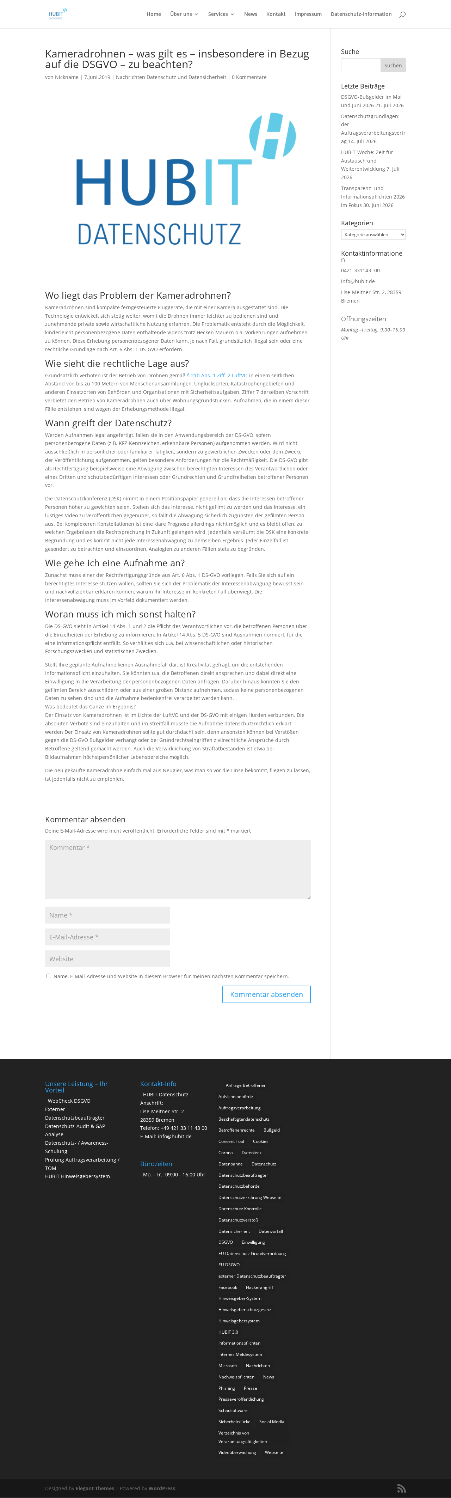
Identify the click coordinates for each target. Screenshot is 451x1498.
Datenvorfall (271, 1231)
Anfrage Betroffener (246, 1085)
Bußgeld (272, 1130)
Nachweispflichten (236, 1377)
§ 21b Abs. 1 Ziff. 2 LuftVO (217, 375)
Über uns (181, 14)
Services (218, 14)
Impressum (308, 14)
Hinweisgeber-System (239, 1298)
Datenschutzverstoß (238, 1220)
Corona (225, 1153)
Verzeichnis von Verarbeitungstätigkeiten (242, 1437)
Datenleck (251, 1153)
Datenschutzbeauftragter (243, 1175)
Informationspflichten (239, 1343)
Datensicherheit (234, 1231)
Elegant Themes (95, 1488)
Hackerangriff (259, 1287)
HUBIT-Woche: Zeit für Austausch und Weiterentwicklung (367, 160)
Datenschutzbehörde (239, 1186)
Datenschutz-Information (361, 14)
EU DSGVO (229, 1265)
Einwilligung (253, 1242)
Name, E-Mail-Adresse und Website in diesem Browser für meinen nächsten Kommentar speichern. (171, 976)
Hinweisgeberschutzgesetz (244, 1310)
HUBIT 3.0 (228, 1332)
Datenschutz (264, 1164)
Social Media (271, 1422)
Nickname (67, 77)
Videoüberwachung (237, 1452)
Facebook (227, 1287)
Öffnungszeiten (363, 319)
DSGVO (225, 1242)
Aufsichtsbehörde (235, 1097)
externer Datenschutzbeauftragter (252, 1276)
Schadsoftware (233, 1410)
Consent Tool (231, 1141)
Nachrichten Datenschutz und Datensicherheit (171, 77)
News (250, 14)
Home (154, 14)
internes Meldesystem (240, 1354)
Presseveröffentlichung (241, 1399)
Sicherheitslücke (234, 1422)
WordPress (162, 1488)
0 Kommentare (249, 77)
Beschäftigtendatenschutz (244, 1119)
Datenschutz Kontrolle (240, 1209)
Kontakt (276, 14)
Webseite (274, 1452)
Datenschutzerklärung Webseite (250, 1197)
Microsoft (227, 1366)
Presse (250, 1388)
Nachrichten (258, 1366)
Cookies (260, 1141)
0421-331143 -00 (360, 270)
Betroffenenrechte (236, 1130)
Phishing (226, 1388)
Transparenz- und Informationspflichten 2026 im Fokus (373, 196)
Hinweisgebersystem (239, 1321)
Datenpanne (230, 1164)
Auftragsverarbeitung (239, 1108)
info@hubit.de (358, 281)
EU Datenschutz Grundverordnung (252, 1253)
